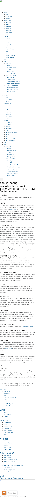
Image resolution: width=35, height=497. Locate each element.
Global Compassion (12, 87)
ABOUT (6, 37)
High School (10, 71)
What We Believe (10, 57)
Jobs (7, 47)
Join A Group (11, 79)
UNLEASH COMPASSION (11, 465)
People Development (12, 49)
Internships (9, 45)
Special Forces (11, 67)
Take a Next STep (8, 453)
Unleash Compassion (12, 85)
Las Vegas (8, 30)
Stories (8, 18)
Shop (7, 51)
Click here (13, 209)
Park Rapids (9, 32)
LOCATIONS (7, 20)
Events (8, 43)
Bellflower (8, 26)
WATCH (6, 12)
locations (4, 420)
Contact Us (9, 39)
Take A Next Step (11, 75)
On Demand (9, 16)
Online (7, 34)
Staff (7, 53)
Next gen (4, 439)
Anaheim (8, 22)
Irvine (7, 24)
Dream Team (11, 91)
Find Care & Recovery (13, 83)
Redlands (8, 28)
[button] (1, 179)
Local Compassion (12, 89)
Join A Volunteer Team (13, 81)
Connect (8, 41)
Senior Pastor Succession (11, 478)
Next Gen (8, 63)
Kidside (9, 65)
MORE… (6, 61)
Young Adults (11, 73)
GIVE (5, 59)
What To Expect (10, 55)
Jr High (9, 69)
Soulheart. (31, 496)
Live (7, 14)
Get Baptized (11, 77)
